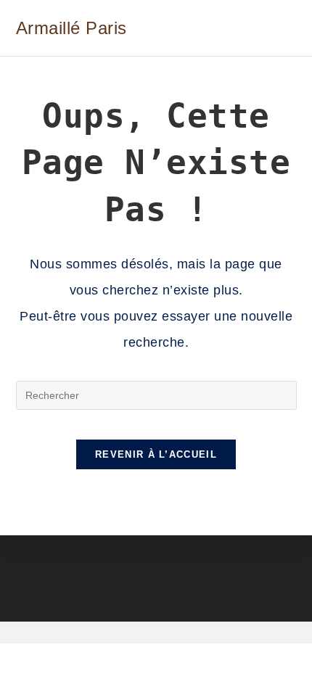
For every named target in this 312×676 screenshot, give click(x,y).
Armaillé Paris (71, 28)
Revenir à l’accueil (156, 454)
